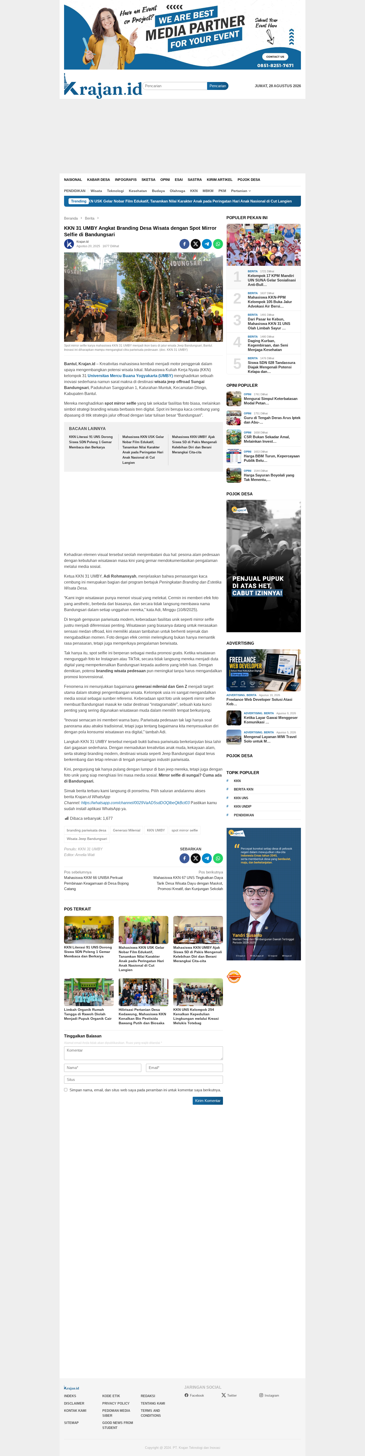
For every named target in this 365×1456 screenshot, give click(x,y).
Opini (247, 394)
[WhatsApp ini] (218, 244)
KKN (237, 781)
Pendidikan (244, 815)
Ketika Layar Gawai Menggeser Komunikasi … (271, 719)
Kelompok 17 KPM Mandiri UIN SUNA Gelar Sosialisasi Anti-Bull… (272, 280)
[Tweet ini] (196, 244)
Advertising (235, 695)
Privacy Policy (116, 1403)
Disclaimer (74, 1403)
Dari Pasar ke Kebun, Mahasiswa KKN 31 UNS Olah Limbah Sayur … (269, 323)
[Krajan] (103, 85)
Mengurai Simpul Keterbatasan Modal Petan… (270, 400)
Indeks (70, 1396)
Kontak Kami (75, 1411)
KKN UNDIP (243, 806)
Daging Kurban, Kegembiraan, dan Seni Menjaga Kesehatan (268, 345)
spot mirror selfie (185, 830)
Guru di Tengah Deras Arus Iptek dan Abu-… (272, 420)
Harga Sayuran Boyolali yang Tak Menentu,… (269, 477)
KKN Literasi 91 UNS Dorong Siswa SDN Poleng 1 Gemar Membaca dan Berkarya (91, 442)
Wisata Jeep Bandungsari (87, 839)
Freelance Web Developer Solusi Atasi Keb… (259, 701)
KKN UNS (241, 798)
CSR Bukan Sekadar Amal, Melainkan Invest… (267, 439)
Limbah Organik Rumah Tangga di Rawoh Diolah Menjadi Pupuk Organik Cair (87, 1014)
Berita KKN (243, 789)
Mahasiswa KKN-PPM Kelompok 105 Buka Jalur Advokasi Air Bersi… (270, 301)
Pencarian (218, 86)
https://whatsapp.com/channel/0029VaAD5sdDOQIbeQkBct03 (135, 803)
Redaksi (148, 1396)
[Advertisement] (182, 136)
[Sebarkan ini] (184, 244)
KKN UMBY (156, 830)
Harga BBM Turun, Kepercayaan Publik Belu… (272, 458)
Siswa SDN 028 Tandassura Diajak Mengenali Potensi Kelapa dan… (271, 367)
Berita (253, 271)
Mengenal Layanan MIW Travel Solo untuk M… (270, 739)
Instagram (272, 1395)
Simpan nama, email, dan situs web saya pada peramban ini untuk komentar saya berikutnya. (145, 1090)
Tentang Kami (153, 1403)
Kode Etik (111, 1396)
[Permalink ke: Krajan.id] (69, 243)
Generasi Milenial (126, 830)
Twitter (232, 1395)
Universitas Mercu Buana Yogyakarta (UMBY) (130, 376)
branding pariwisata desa (86, 830)
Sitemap (71, 1423)
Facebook (197, 1395)
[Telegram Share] (207, 244)
